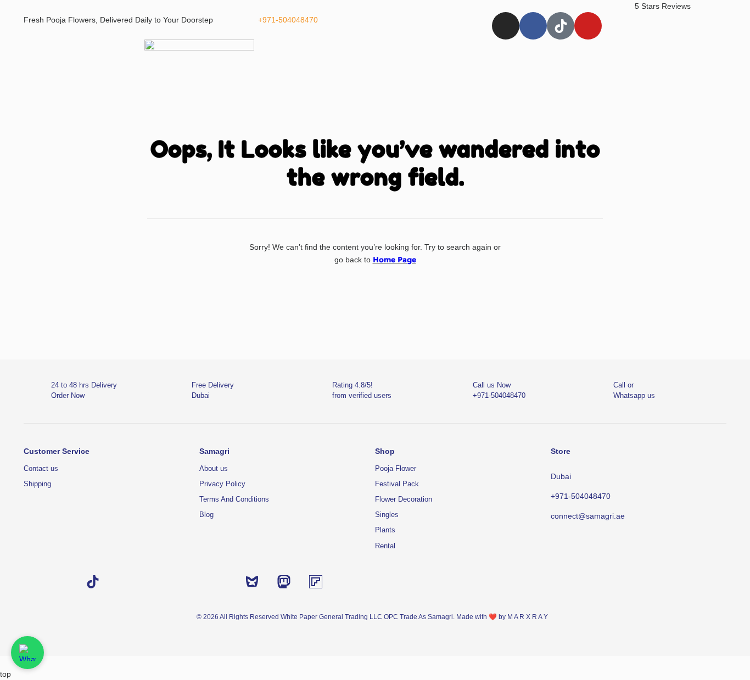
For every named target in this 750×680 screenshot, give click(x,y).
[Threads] (188, 582)
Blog (206, 514)
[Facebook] (533, 26)
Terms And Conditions (234, 499)
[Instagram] (505, 26)
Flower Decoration (403, 499)
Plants (385, 530)
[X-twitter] (156, 582)
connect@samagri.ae (588, 516)
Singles (387, 514)
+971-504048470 (288, 19)
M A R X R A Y (527, 617)
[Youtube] (588, 26)
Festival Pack (397, 484)
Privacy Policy (222, 484)
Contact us (41, 468)
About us (213, 468)
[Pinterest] (220, 582)
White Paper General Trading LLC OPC (339, 617)
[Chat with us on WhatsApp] (27, 652)
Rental (385, 546)
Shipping (37, 484)
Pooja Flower (395, 468)
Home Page (394, 260)
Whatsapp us (634, 395)
